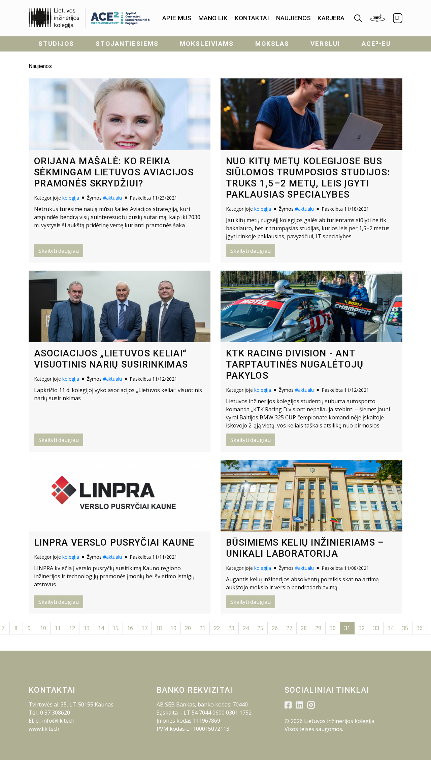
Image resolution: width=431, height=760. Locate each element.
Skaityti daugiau (58, 250)
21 (202, 628)
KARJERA (331, 18)
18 (159, 628)
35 (405, 628)
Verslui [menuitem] (325, 43)
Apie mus (176, 18)
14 (101, 628)
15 (115, 628)
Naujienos (293, 18)
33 (376, 628)
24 (246, 628)
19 (173, 628)
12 (72, 628)
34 (391, 628)
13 (87, 628)
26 (275, 628)
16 (130, 628)
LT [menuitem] (397, 18)
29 (318, 628)
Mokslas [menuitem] (272, 43)
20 (188, 628)
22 (217, 628)
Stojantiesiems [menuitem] (127, 43)
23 (231, 628)
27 (289, 628)
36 (420, 628)
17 (144, 628)
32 (362, 628)
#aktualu (112, 198)
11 (58, 628)
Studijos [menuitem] (56, 43)
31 (347, 628)
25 (260, 628)
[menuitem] (177, 18)
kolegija (70, 198)
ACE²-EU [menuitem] (376, 43)
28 (304, 628)
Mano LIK (213, 18)
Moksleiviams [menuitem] (207, 43)
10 (43, 628)
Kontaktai (252, 18)
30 (333, 628)
